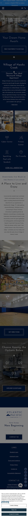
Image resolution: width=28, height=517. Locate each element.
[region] (14, 503)
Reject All (14, 510)
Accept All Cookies (14, 514)
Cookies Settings (14, 505)
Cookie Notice (5, 502)
